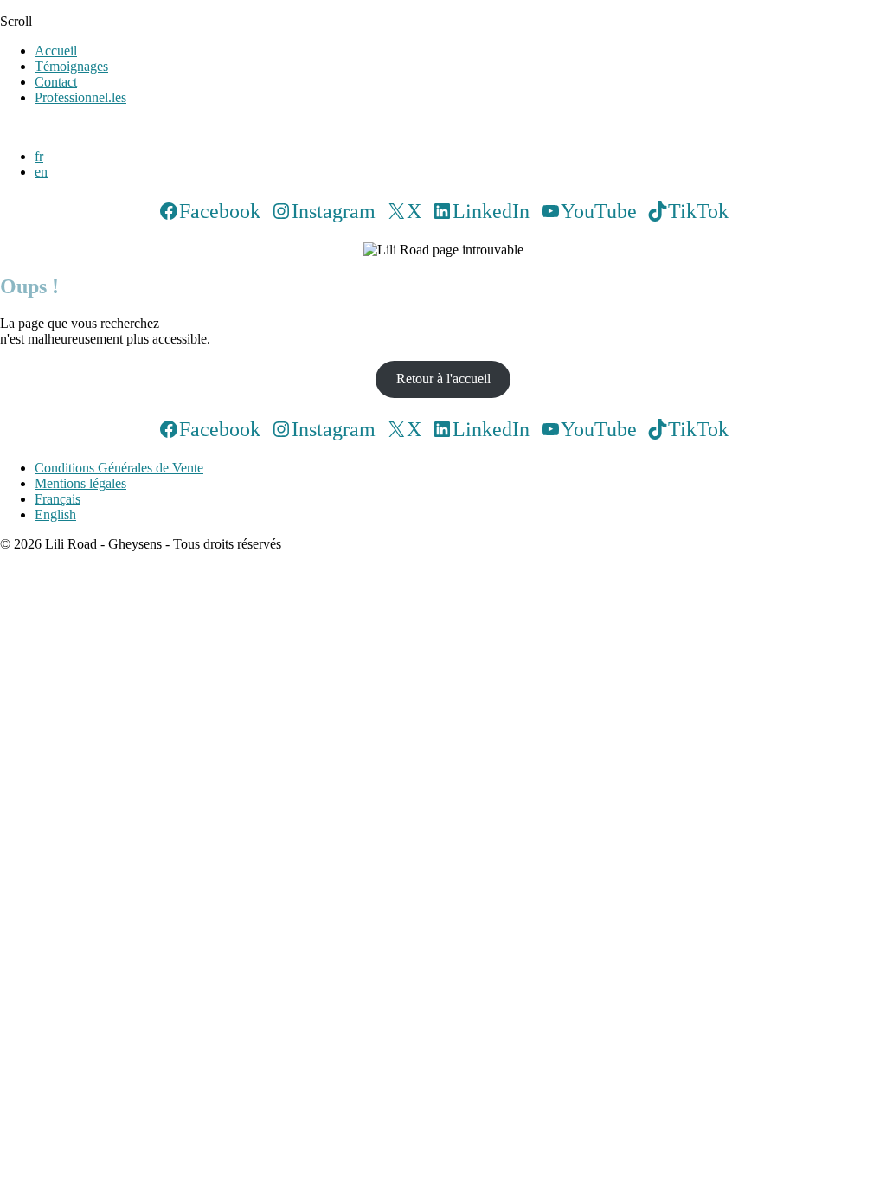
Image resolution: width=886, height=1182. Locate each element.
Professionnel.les (80, 97)
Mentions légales (80, 483)
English (55, 514)
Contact (56, 81)
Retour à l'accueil (443, 378)
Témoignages (71, 66)
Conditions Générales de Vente (119, 467)
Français (57, 498)
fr (39, 156)
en (41, 171)
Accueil (56, 50)
